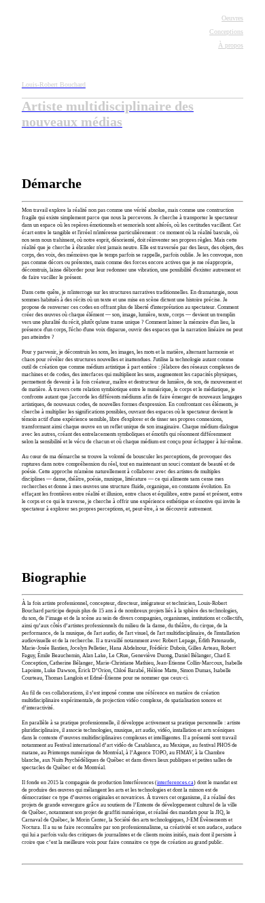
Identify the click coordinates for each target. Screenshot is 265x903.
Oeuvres (232, 18)
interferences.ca (175, 782)
